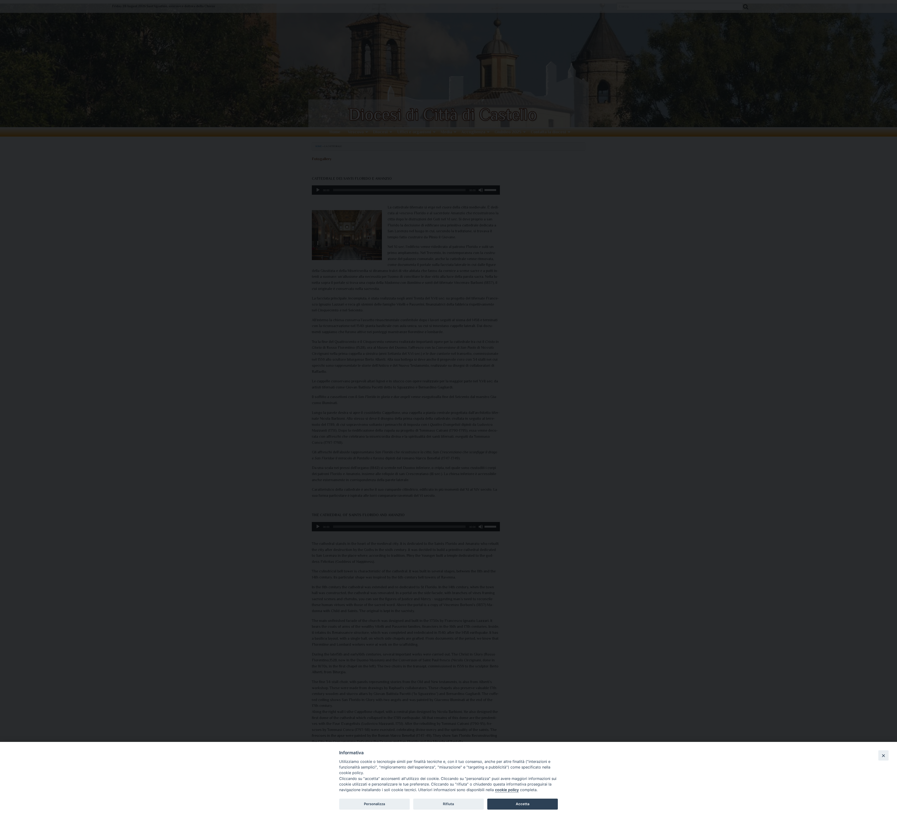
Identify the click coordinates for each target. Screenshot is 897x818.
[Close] (883, 755)
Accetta (522, 804)
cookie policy (507, 789)
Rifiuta (448, 804)
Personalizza (374, 804)
